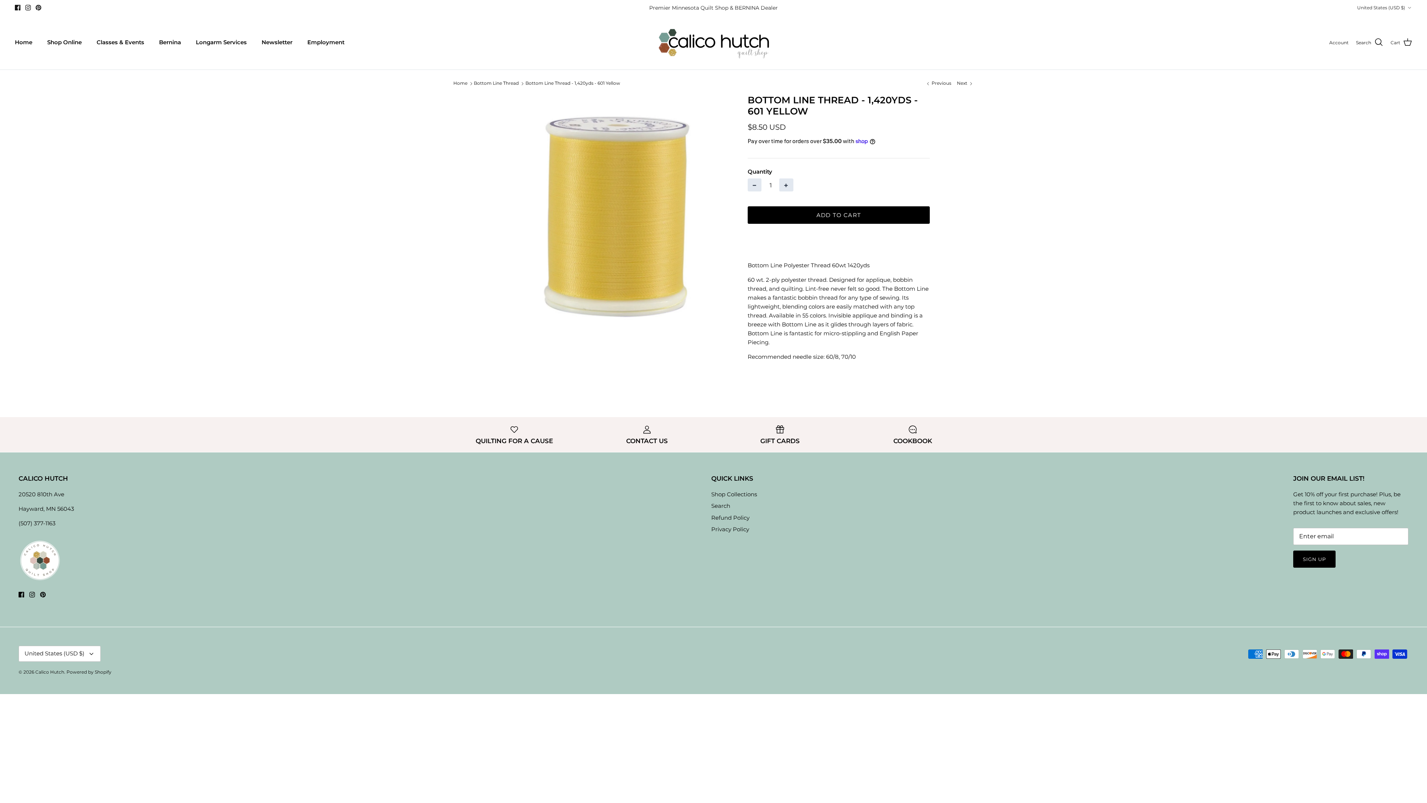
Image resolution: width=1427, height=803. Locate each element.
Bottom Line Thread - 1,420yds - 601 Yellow (572, 83)
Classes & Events (120, 42)
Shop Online (64, 42)
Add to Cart (838, 215)
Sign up (1314, 559)
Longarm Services (221, 42)
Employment (325, 42)
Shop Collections (734, 494)
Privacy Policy (730, 529)
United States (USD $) (1381, 7)
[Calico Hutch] (713, 42)
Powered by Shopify (89, 672)
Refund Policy (730, 517)
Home (23, 42)
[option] (614, 211)
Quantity (760, 171)
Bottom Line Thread (496, 83)
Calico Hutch (49, 672)
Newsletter (277, 42)
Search (720, 505)
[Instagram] (28, 7)
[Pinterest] (38, 7)
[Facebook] (17, 7)
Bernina (170, 42)
